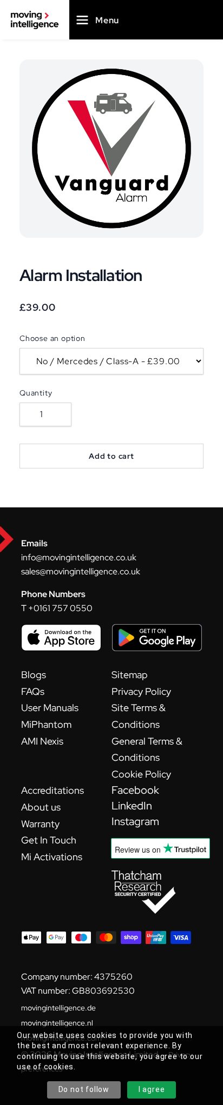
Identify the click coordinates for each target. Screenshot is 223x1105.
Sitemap (130, 674)
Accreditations (52, 790)
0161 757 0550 (63, 608)
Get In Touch (48, 840)
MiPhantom (46, 724)
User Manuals (49, 707)
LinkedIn (132, 806)
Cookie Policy (141, 774)
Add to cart (111, 456)
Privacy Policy (141, 691)
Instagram (135, 821)
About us (41, 807)
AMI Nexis (42, 741)
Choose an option (52, 338)
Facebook (135, 790)
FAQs (32, 691)
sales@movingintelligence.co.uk (80, 571)
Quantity (35, 393)
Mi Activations (51, 856)
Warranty (40, 824)
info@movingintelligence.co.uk (78, 557)
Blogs (33, 674)
